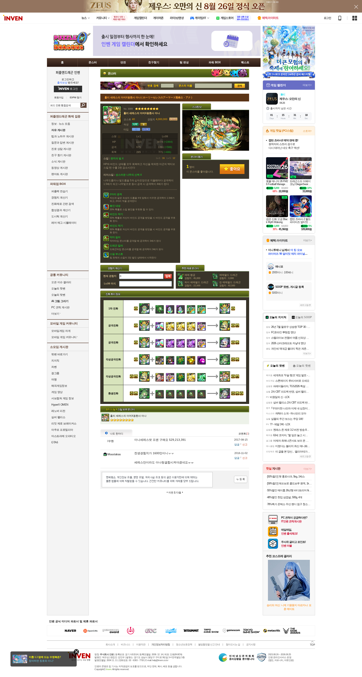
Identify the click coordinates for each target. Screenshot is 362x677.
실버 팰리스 (58, 417)
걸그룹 (55, 373)
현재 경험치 (109, 276)
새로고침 (304, 305)
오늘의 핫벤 (58, 288)
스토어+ (307, 131)
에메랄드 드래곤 (228, 276)
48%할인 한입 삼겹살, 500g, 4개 (284, 497)
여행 (54, 379)
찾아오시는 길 (233, 644)
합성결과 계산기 (60, 210)
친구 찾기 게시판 (61, 155)
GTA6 (54, 442)
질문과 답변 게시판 (62, 142)
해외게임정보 (59, 385)
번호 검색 (130, 86)
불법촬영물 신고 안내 (209, 644)
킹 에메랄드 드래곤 (230, 284)
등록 (240, 479)
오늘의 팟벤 (58, 294)
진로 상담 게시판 (61, 149)
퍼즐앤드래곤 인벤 (68, 72)
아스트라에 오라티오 (63, 436)
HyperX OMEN (59, 404)
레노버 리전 (58, 411)
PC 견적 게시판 (60, 307)
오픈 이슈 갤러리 (61, 282)
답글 (236, 444)
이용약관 (140, 644)
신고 (244, 444)
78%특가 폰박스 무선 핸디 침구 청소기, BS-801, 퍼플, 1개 (289, 504)
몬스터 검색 (185, 86)
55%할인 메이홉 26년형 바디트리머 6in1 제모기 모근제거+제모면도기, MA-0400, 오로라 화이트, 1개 (289, 490)
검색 (83, 105)
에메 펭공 (192, 276)
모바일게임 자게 (60, 330)
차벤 (54, 367)
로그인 (327, 18)
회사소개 (110, 644)
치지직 (55, 360)
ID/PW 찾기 (75, 97)
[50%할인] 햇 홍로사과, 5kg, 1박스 (286, 476)
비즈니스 (125, 644)
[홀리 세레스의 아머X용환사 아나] (215, 149)
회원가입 (58, 97)
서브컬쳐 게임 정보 (62, 398)
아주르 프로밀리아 (62, 429)
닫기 (76, 651)
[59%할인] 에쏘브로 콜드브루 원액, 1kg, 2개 (289, 483)
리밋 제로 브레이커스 (63, 423)
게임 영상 (57, 392)
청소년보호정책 (184, 644)
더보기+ (307, 85)
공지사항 (250, 644)
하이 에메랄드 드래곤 (196, 284)
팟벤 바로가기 (59, 354)
